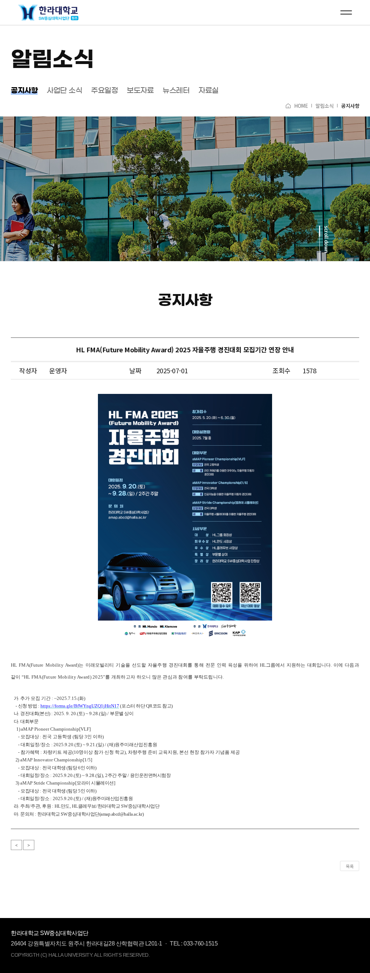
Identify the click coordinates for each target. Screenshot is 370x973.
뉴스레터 (176, 90)
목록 (349, 866)
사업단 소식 (64, 90)
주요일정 (104, 90)
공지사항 (24, 90)
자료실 (208, 90)
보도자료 (140, 90)
